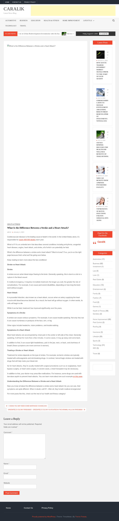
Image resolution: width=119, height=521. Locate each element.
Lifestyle (87, 20)
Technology (11, 26)
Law (94, 271)
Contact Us (16, 2)
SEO (94, 348)
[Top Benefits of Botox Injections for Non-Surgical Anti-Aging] (100, 200)
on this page (77, 376)
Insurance (96, 332)
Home (7, 2)
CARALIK (14, 8)
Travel (23, 26)
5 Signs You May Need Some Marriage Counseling (28, 406)
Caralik (101, 241)
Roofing (96, 326)
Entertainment (98, 289)
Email (6, 473)
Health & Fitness (51, 20)
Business (24, 20)
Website (7, 483)
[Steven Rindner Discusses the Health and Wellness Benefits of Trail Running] (56, 33)
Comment (8, 432)
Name (6, 463)
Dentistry (96, 314)
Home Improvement (71, 20)
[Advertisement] (73, 10)
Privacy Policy (30, 2)
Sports (95, 341)
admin (9, 232)
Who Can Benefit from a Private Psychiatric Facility (102, 182)
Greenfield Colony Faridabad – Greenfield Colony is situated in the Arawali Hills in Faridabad (45, 410)
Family (95, 293)
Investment (97, 266)
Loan (95, 275)
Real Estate (97, 279)
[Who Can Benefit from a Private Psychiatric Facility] (100, 169)
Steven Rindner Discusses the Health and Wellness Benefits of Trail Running (102, 149)
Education (35, 20)
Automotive (10, 20)
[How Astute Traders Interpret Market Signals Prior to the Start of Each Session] (100, 54)
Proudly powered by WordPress (43, 516)
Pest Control (97, 322)
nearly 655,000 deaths (27, 239)
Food (95, 302)
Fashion (96, 298)
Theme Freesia (80, 516)
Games (95, 306)
